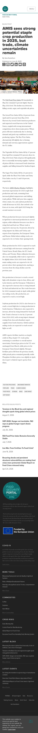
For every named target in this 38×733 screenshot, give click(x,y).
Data (24, 696)
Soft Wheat (6, 395)
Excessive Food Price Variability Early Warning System (18, 634)
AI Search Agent (16, 696)
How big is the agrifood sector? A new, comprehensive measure (18, 586)
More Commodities (8, 613)
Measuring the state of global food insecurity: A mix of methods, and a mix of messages (18, 647)
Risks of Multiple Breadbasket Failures (13, 582)
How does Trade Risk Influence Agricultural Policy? (17, 678)
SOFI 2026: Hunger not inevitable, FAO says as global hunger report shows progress (17, 424)
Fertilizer (6, 388)
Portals (7, 696)
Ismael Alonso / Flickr (15, 92)
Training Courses (8, 700)
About (16, 700)
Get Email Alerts (15, 704)
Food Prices (6, 391)
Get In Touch (23, 700)
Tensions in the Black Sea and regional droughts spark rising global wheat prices (18, 410)
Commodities (8, 597)
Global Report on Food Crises (11, 631)
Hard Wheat (28, 391)
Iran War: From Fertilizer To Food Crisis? (18, 448)
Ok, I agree (31, 721)
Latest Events (9, 669)
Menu (31, 9)
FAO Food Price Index (9, 385)
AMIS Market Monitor (24, 385)
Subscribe (31, 700)
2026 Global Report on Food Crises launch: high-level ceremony (18, 682)
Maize (20, 391)
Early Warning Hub (7, 624)
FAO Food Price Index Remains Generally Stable (18, 437)
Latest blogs (9, 642)
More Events (6, 687)
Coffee (4, 602)
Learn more (12, 729)
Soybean (14, 391)
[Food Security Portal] (5, 9)
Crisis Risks (8, 619)
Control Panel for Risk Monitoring (12, 627)
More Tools (8, 572)
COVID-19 (6, 545)
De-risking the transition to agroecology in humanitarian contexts (18, 674)
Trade (12, 388)
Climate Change (21, 388)
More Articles (6, 662)
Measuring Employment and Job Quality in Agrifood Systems (17, 577)
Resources (30, 696)
